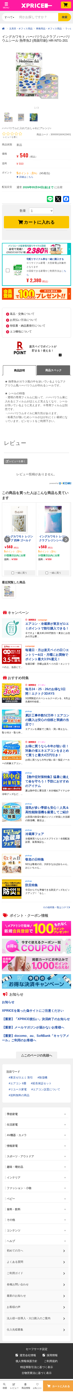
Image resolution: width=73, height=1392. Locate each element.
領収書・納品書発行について (27, 325)
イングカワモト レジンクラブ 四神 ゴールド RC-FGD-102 (19, 540)
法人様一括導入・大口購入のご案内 (29, 1318)
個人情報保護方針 (26, 1361)
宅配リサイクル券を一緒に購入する (45, 259)
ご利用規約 (51, 1361)
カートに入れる (39, 222)
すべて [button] (8, 17)
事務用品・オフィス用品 (49, 28)
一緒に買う (21, 572)
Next (66, 539)
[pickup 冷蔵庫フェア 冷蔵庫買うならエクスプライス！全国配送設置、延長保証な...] (36, 847)
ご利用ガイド (15, 1273)
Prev (7, 539)
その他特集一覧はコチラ (56, 907)
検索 (64, 17)
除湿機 (43, 1077)
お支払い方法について (23, 319)
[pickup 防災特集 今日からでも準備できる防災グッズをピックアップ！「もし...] (36, 898)
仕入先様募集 (15, 1329)
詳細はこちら (26, 177)
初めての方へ (15, 1250)
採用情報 (52, 1355)
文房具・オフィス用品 (21, 28)
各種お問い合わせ (18, 1284)
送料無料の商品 (19, 1095)
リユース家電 (18, 1089)
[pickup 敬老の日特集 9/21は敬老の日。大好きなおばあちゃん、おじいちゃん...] (36, 872)
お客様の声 (14, 1307)
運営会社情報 (27, 1355)
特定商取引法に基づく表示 (36, 1367)
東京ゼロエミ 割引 (21, 1077)
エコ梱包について (21, 331)
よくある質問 (15, 1261)
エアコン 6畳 (18, 1083)
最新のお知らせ (16, 1295)
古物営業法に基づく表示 (37, 1372)
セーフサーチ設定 (36, 1349)
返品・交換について (22, 313)
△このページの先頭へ (36, 1055)
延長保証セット (42, 1083)
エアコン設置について (46, 1089)
